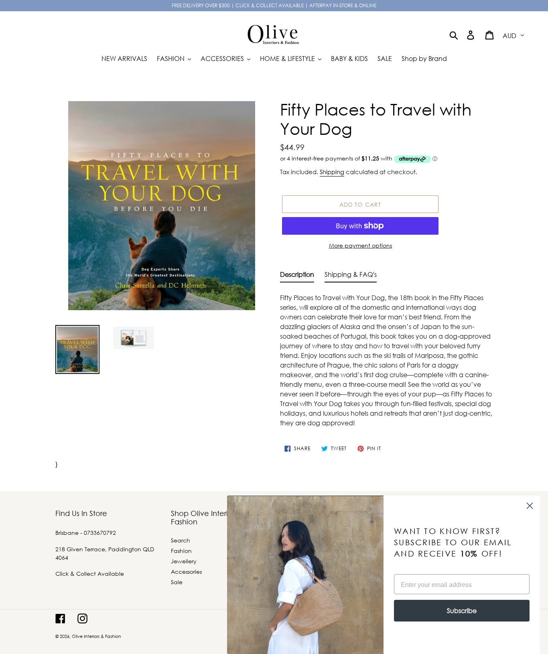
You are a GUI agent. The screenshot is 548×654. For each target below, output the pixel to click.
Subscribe (462, 610)
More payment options (360, 245)
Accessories (186, 571)
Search (180, 540)
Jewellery (184, 561)
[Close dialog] (530, 506)
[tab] (297, 276)
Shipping (332, 172)
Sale (177, 582)
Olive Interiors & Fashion (96, 636)
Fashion (181, 550)
